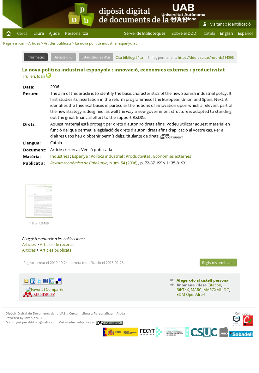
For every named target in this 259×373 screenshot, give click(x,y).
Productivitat (138, 156)
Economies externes (172, 156)
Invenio (29, 317)
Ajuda (54, 33)
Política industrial (107, 156)
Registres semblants (218, 262)
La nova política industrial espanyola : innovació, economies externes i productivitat (123, 69)
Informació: (36, 57)
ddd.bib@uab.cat (41, 322)
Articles (34, 43)
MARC (196, 289)
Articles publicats (57, 43)
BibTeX (183, 289)
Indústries (59, 156)
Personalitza (76, 33)
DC (226, 289)
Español (245, 33)
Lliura (38, 33)
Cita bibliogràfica (129, 57)
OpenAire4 (195, 294)
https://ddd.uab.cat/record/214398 (206, 57)
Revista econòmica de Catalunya (78, 163)
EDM (181, 294)
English (226, 33)
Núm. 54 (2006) (123, 163)
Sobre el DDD (184, 33)
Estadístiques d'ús (96, 57)
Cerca (22, 33)
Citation (214, 285)
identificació (239, 24)
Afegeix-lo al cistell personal (203, 280)
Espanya (80, 156)
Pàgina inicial (14, 43)
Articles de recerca (57, 244)
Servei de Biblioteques (145, 33)
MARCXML (212, 289)
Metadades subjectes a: (77, 322)
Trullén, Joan (33, 76)
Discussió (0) (63, 57)
